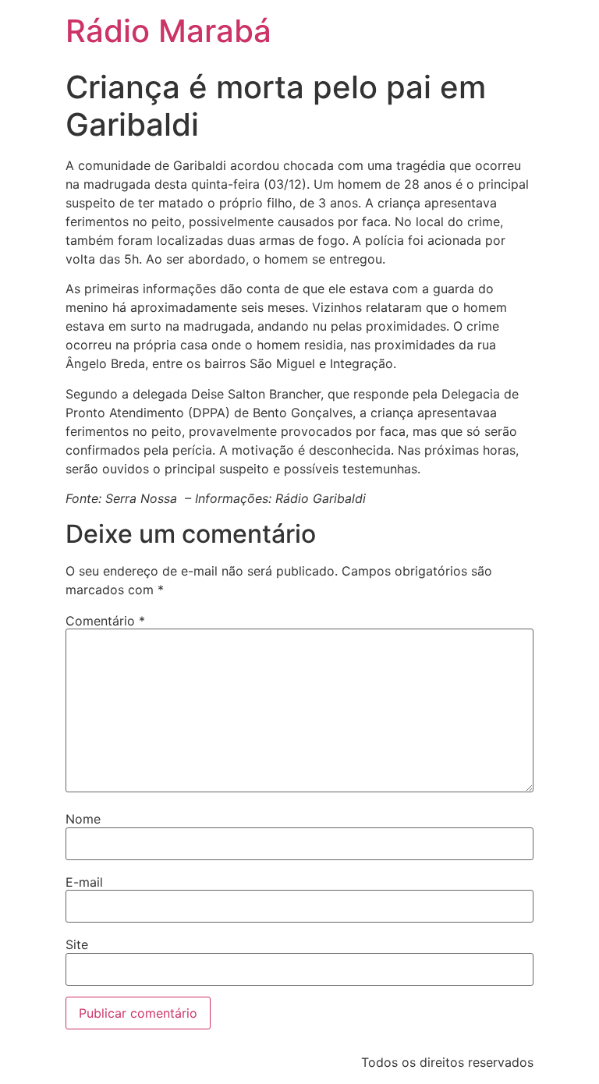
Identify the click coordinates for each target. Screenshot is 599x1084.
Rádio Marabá (168, 31)
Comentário (105, 621)
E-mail (84, 882)
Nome (83, 819)
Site (77, 944)
